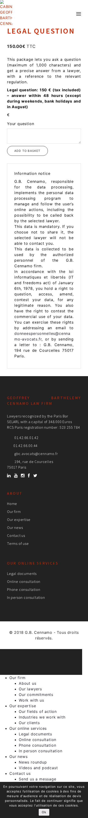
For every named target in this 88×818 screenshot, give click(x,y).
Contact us (16, 535)
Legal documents (22, 573)
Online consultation (23, 581)
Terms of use (18, 543)
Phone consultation (23, 589)
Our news (15, 527)
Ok (44, 812)
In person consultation (26, 597)
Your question (20, 123)
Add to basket (27, 151)
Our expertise (18, 519)
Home (12, 503)
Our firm (14, 511)
